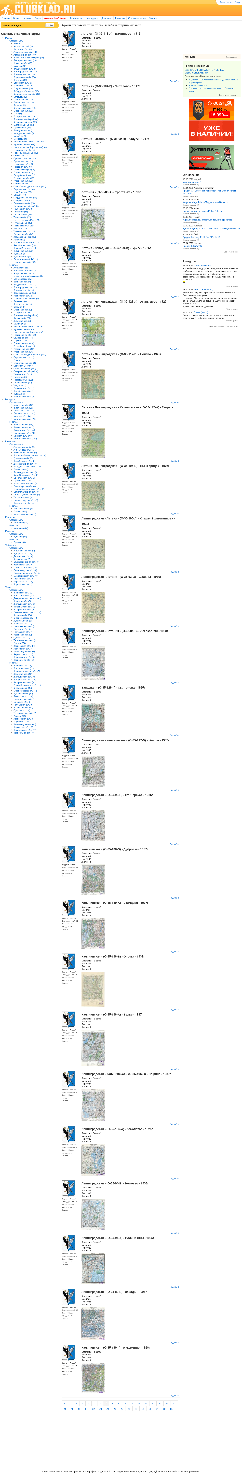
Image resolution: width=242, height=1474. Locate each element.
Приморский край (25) (24, 169)
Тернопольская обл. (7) (24, 713)
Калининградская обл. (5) (26, 298)
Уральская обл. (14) (23, 234)
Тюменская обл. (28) (23, 225)
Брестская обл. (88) (23, 424)
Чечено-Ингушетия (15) (24, 248)
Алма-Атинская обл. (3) (25, 452)
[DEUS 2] (211, 169)
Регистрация (226, 2)
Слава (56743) (201, 312)
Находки (27, 18)
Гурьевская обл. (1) (23, 508)
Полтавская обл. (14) (23, 631)
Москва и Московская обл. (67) (28, 326)
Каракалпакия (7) (21, 558)
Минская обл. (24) (22, 416)
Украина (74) (19, 643)
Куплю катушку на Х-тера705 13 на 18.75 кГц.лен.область (211, 228)
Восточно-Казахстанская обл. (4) (29, 455)
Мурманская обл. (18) (24, 144)
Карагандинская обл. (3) (25, 472)
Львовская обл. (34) (23, 696)
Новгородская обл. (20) (24, 334)
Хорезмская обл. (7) (23, 584)
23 (100, 1408)
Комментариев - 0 (190, 184)
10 (124, 1403)
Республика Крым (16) (24, 346)
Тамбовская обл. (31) (23, 208)
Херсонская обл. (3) (23, 721)
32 (164, 1408)
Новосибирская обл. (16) (25, 152)
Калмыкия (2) (20, 301)
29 (143, 1408)
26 (122, 1408)
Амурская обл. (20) (22, 49)
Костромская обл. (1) (23, 312)
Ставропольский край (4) (25, 371)
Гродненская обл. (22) (24, 413)
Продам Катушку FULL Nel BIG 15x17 (201, 237)
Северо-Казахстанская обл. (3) (28, 488)
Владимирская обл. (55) (25, 68)
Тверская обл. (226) (23, 379)
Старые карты (16, 40)
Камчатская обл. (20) (23, 102)
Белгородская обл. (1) (24, 278)
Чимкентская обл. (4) (23, 502)
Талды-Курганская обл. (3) (26, 494)
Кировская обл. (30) (23, 110)
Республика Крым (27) (24, 175)
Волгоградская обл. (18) (25, 71)
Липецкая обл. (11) (22, 130)
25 (115, 1408)
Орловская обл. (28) (23, 161)
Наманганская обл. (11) (25, 567)
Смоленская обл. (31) (24, 203)
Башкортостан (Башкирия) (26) (28, 57)
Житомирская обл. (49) (24, 676)
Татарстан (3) (20, 376)
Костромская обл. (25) (24, 116)
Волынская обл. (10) (23, 595)
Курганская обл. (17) (23, 124)
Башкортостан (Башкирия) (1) (28, 276)
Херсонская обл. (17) (23, 648)
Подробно (174, 81)
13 (146, 1403)
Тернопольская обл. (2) (24, 640)
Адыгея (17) (19, 43)
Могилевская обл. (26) (24, 418)
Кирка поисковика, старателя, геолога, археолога (207, 219)
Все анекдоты (232, 326)
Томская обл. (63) (22, 217)
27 (129, 1408)
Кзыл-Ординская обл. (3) (25, 474)
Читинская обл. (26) (23, 250)
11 (132, 1403)
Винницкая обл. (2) (22, 592)
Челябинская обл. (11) (24, 245)
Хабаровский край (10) (24, 236)
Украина (9, 587)
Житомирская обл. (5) (24, 603)
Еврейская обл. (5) (22, 82)
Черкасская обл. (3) (23, 727)
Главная (6, 18)
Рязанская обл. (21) (23, 351)
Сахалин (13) (19, 194)
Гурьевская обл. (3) (23, 458)
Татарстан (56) (20, 211)
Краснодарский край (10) (25, 315)
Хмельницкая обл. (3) (24, 651)
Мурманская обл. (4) (23, 329)
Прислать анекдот (217, 326)
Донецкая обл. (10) (22, 673)
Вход (237, 2)
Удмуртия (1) (19, 385)
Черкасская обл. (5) (23, 654)
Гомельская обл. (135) (24, 430)
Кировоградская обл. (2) (25, 690)
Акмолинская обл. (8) (24, 446)
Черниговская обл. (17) (24, 729)
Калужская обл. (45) (23, 99)
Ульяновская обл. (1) (23, 388)
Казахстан (10, 441)
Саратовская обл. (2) (23, 357)
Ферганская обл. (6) (23, 581)
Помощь (153, 18)
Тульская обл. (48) (22, 222)
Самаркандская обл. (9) (25, 570)
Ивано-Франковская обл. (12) (27, 685)
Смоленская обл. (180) (24, 368)
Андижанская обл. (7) (24, 550)
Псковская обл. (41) (23, 172)
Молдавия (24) (20, 528)
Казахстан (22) (20, 469)
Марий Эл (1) (20, 323)
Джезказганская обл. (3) (25, 463)
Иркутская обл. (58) (23, 88)
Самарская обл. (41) (23, 183)
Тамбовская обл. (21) (23, 374)
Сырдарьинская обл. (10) (25, 575)
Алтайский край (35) (23, 46)
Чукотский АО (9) (22, 256)
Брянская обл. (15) (22, 63)
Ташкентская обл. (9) (23, 578)
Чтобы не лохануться (198, 85)
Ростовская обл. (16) (23, 348)
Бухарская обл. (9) (22, 553)
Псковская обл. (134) (23, 343)
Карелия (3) (19, 306)
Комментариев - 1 (190, 222)
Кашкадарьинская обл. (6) (26, 561)
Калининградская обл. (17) (26, 93)
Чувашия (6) (19, 253)
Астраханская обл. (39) (24, 54)
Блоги (16, 18)
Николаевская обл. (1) (24, 699)
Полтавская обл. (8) (23, 704)
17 (174, 1403)
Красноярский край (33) (25, 121)
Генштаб (13, 264)
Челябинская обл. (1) (23, 390)
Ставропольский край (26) (26, 205)
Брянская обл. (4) (22, 281)
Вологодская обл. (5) (23, 290)
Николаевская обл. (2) (24, 626)
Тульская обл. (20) (22, 382)
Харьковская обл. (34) (24, 718)
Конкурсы (120, 18)
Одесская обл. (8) (22, 629)
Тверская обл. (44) (22, 214)
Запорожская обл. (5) (23, 609)
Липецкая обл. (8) (22, 320)
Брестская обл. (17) (23, 404)
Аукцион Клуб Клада (55, 18)
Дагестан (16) (20, 79)
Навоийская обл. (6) (23, 564)
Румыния (9, 530)
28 (136, 1408)
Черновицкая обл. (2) (23, 659)
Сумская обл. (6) (21, 710)
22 (93, 1408)
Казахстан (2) (20, 511)
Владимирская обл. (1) (24, 284)
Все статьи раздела (227, 95)
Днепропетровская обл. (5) (26, 671)
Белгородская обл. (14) (25, 60)
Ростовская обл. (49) (23, 177)
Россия (8, 37)
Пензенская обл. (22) (23, 163)
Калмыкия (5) (20, 96)
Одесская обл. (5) (22, 701)
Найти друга (92, 18)
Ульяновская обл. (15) (24, 231)
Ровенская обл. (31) (23, 707)
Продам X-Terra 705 (192, 245)
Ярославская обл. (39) (24, 262)
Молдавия (10, 516)
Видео (38, 18)
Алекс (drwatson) (202, 265)
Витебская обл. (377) (23, 427)
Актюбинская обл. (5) (23, 449)
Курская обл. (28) (22, 127)
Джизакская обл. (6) (23, 556)
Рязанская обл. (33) (23, 180)
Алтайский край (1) (22, 267)
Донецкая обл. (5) (22, 601)
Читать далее (232, 286)
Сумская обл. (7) (21, 637)
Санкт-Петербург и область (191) (29, 186)
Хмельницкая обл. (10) (24, 724)
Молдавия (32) (20, 522)
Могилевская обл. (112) (25, 438)
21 (86, 1408)
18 (65, 1408)
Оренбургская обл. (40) (24, 158)
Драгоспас (106, 18)
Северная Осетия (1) (23, 365)
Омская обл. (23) (21, 155)
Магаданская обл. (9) (23, 133)
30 (150, 1408)
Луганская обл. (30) (23, 693)
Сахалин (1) (19, 360)
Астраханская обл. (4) (24, 273)
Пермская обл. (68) (22, 166)
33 (171, 1408)
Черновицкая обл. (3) (23, 732)
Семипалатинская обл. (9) (26, 491)
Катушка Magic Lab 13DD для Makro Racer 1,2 (206, 202)
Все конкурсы (231, 57)
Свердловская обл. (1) (24, 362)
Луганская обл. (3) (22, 620)
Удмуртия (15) (20, 228)
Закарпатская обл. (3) (24, 606)
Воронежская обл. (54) (24, 77)
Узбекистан (10, 544)
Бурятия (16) (19, 65)
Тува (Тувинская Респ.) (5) (26, 219)
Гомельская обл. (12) (23, 410)
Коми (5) (17, 113)
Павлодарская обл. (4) (24, 486)
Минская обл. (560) (22, 435)
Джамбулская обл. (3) (24, 460)
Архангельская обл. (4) (24, 270)
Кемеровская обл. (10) (24, 107)
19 (72, 1408)
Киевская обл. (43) (22, 687)
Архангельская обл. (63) (25, 51)
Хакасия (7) (19, 239)
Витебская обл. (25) (23, 407)
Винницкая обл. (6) (22, 665)
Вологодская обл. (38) (24, 74)
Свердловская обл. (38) (25, 197)
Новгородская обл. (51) (24, 149)
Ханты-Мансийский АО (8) (26, 242)
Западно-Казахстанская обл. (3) (29, 466)
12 (139, 1403)
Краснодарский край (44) (25, 119)
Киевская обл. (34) (22, 615)
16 (167, 1403)
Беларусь (10, 399)
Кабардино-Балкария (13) (26, 91)
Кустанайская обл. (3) (24, 480)
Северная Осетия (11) (24, 200)
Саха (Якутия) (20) (22, 191)
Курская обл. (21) (22, 318)
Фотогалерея (75, 18)
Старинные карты (137, 18)
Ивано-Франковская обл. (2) (27, 612)
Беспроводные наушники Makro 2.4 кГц (202, 210)
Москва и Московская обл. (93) (28, 141)
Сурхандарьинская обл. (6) (26, 573)
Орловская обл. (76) (23, 337)
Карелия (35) (19, 105)
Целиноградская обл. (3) (25, 500)
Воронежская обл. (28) (24, 292)
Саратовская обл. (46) (24, 189)
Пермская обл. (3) (22, 340)
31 (157, 1408)
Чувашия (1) (19, 393)
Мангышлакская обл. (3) (25, 483)
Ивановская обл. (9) (23, 85)
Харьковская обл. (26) (24, 645)
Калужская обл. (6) (22, 304)
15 (160, 1403)
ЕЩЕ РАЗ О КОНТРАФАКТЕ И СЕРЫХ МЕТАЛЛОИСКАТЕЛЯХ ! (204, 71)
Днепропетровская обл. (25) (27, 598)
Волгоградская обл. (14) (25, 287)
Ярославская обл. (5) (23, 396)
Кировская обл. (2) (22, 309)
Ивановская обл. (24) (23, 295)
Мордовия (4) (20, 138)
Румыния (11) (20, 536)
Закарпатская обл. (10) (24, 679)
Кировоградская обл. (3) (25, 617)
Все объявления (231, 251)
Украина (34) (19, 715)
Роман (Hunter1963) (203, 289)
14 (153, 1403)
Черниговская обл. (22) (24, 657)
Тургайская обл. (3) (22, 497)
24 (108, 1408)
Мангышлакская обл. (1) (25, 514)
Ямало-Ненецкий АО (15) (25, 259)
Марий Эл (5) (20, 135)
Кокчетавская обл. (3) (24, 477)
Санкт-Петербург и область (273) (29, 354)
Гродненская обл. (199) (24, 432)
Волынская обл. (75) (23, 668)
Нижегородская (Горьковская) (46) (30, 147)
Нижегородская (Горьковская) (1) (29, 332)
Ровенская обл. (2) (22, 634)
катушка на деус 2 (192, 181)
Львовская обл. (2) (22, 623)
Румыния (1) (19, 542)
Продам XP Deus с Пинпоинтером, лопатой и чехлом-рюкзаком (209, 192)
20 (79, 1408)
